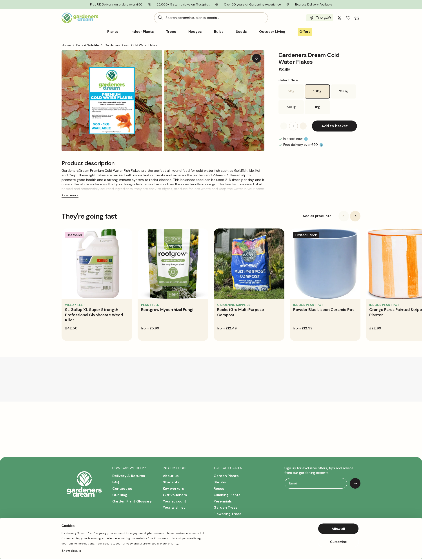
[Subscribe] (355, 483)
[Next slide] (355, 216)
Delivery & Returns (128, 476)
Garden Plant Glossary (132, 501)
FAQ (115, 482)
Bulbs (219, 31)
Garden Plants (226, 476)
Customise (338, 541)
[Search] (160, 17)
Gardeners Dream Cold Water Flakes (131, 45)
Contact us (122, 488)
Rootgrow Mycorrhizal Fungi (167, 309)
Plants (112, 31)
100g (317, 91)
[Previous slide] (343, 216)
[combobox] (211, 18)
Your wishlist (174, 507)
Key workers (173, 488)
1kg (317, 107)
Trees (171, 31)
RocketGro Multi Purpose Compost (240, 312)
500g (291, 107)
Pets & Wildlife (87, 45)
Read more (70, 195)
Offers (305, 31)
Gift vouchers (175, 495)
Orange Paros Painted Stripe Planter (395, 312)
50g (296, 94)
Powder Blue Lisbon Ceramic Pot (323, 309)
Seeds (241, 31)
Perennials (223, 501)
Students (171, 482)
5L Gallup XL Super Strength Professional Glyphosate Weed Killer (94, 315)
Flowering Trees (227, 514)
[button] (357, 17)
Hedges (195, 31)
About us (171, 476)
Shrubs (220, 482)
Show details (71, 550)
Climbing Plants (227, 495)
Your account (174, 501)
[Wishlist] (348, 17)
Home (66, 45)
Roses (219, 488)
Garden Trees (226, 507)
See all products (317, 216)
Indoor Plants (142, 31)
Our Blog (119, 495)
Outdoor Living (272, 31)
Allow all (338, 529)
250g (343, 91)
